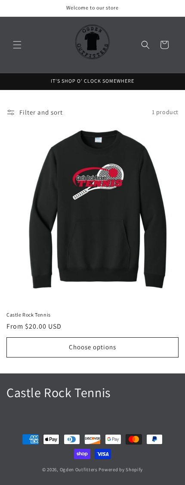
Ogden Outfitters (79, 469)
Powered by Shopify (121, 469)
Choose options (92, 347)
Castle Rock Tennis (28, 314)
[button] (17, 44)
